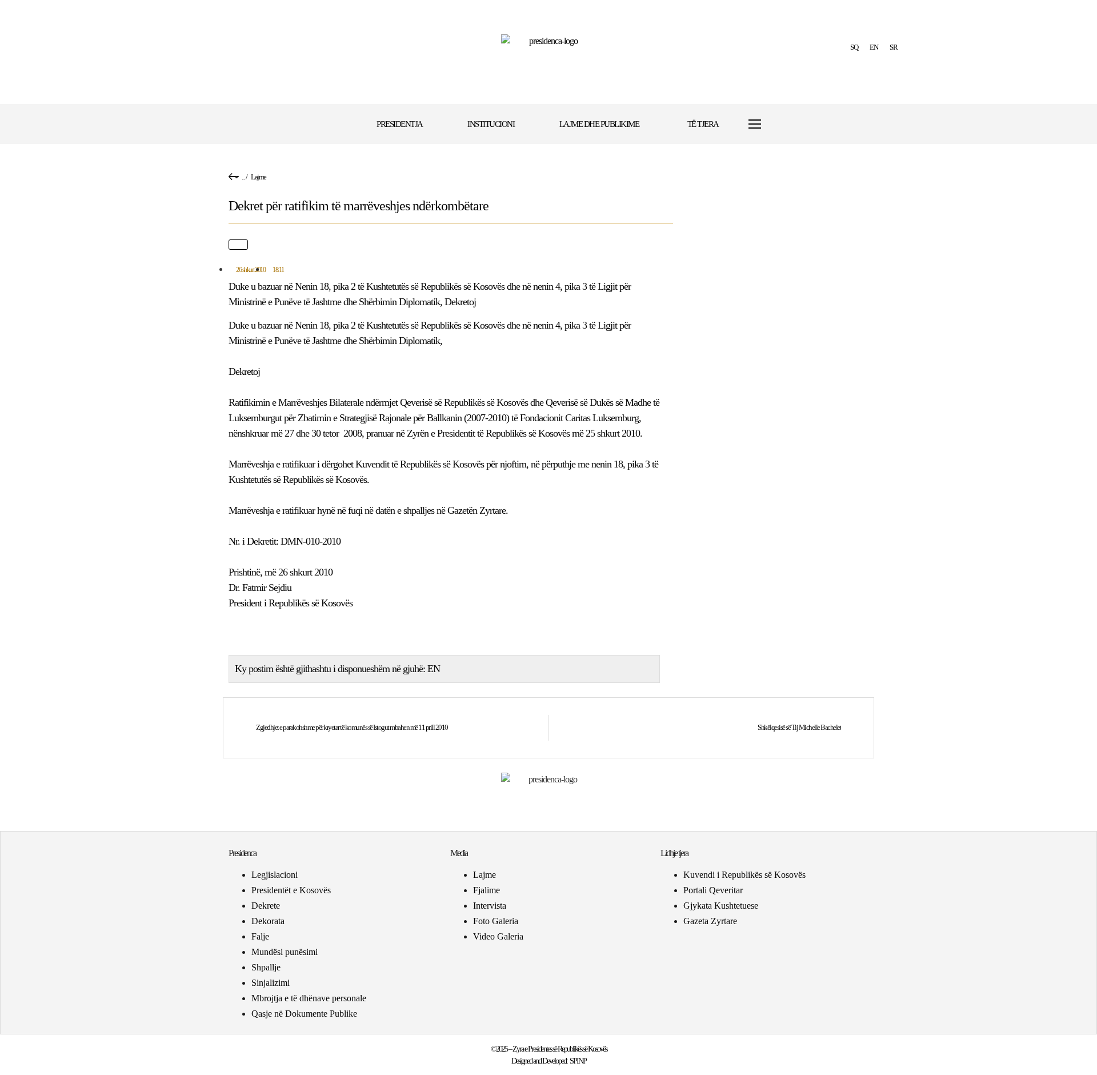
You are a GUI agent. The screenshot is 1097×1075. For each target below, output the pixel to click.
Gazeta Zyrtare (710, 921)
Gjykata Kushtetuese (720, 905)
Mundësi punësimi (284, 952)
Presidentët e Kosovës (291, 890)
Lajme (258, 177)
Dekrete (265, 905)
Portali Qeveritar (713, 890)
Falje (260, 936)
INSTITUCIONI (490, 124)
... (243, 177)
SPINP (578, 1061)
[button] (789, 124)
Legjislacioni (274, 875)
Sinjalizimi (270, 983)
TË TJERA (703, 124)
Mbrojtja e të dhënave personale (308, 998)
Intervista (489, 905)
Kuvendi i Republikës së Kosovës (744, 875)
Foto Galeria (495, 921)
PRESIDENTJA (400, 124)
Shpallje (266, 967)
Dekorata (268, 921)
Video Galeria (498, 936)
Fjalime (486, 890)
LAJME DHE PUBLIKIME (599, 124)
